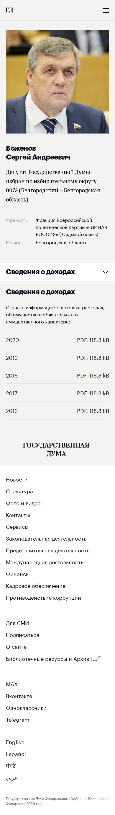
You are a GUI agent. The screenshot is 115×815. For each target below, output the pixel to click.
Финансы (18, 573)
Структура (19, 490)
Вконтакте (19, 695)
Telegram (17, 719)
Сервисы (17, 526)
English (15, 741)
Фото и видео (23, 502)
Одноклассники (26, 707)
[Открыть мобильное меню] (106, 10)
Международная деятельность (44, 561)
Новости (17, 478)
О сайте (16, 646)
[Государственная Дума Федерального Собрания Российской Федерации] (9, 10)
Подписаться (22, 634)
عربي (12, 776)
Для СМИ (17, 622)
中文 (11, 765)
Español (16, 753)
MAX (12, 683)
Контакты (18, 514)
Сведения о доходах (40, 271)
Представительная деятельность (47, 549)
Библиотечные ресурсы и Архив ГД (51, 658)
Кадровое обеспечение (35, 585)
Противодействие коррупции (43, 597)
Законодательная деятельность (46, 537)
